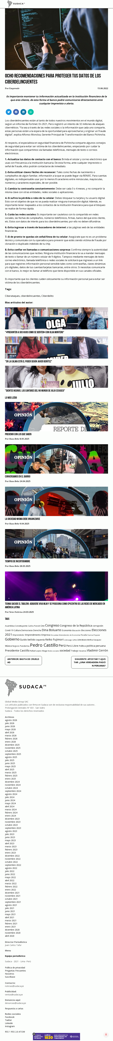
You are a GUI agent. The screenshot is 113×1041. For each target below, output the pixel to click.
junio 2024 (10, 800)
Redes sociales (53, 651)
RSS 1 (8, 1031)
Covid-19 (9, 630)
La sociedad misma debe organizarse (22, 519)
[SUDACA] (16, 4)
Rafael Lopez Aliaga (38, 651)
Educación (76, 630)
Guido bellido (27, 639)
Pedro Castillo (44, 645)
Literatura (82, 639)
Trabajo (74, 650)
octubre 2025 (11, 751)
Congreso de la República (76, 625)
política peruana (95, 645)
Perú (62, 645)
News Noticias (16, 612)
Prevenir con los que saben (18, 434)
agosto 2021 (11, 905)
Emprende (14, 88)
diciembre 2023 (12, 818)
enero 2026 (10, 741)
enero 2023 (10, 852)
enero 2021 (10, 926)
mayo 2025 (10, 766)
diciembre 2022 (12, 855)
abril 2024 (9, 806)
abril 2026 (9, 732)
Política (82, 645)
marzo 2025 (10, 772)
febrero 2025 (11, 775)
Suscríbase (10, 976)
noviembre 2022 (12, 858)
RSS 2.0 (14, 1031)
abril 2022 (9, 880)
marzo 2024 (10, 809)
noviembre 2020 (12, 932)
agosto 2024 (11, 794)
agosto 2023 (11, 831)
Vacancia (82, 651)
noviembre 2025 (12, 747)
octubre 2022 (11, 861)
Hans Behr (14, 439)
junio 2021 (10, 911)
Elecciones (86, 630)
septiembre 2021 (13, 902)
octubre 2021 (11, 898)
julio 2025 (9, 760)
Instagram (10, 1026)
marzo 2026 (10, 735)
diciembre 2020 (12, 929)
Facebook (9, 1017)
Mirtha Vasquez (94, 639)
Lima (75, 640)
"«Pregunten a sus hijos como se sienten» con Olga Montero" (34, 332)
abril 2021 (9, 917)
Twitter (8, 1020)
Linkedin (9, 1023)
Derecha (37, 630)
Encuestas (54, 635)
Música (8, 645)
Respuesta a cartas (14, 1008)
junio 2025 (10, 763)
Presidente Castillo (17, 650)
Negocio (15, 646)
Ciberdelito (47, 295)
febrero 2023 (11, 849)
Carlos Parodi (34, 626)
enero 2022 (10, 889)
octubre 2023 (11, 824)
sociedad (65, 650)
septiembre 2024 (13, 791)
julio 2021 (9, 908)
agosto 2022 (11, 868)
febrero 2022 (11, 886)
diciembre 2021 (12, 892)
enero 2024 (10, 815)
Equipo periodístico (15, 956)
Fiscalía (84, 635)
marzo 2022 (10, 883)
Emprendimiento (33, 634)
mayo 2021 (10, 914)
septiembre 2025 (13, 754)
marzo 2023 (10, 846)
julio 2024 (9, 797)
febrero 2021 (11, 923)
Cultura (17, 630)
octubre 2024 (11, 788)
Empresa (45, 634)
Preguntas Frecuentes (15, 970)
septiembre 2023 (13, 828)
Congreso (52, 625)
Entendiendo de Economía (69, 635)
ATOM (22, 1031)
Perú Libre (72, 645)
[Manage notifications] (106, 1034)
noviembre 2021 (12, 895)
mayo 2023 (10, 840)
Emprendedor (18, 635)
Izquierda (40, 639)
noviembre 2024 (12, 784)
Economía (66, 630)
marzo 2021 (10, 920)
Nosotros (9, 973)
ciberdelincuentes (30, 295)
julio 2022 (9, 871)
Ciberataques (12, 295)
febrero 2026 (11, 738)
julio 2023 (9, 834)
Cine (42, 625)
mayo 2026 (10, 729)
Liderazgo (68, 640)
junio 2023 (10, 837)
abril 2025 (9, 769)
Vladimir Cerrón (97, 650)
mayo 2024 (10, 803)
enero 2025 (10, 778)
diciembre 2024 (12, 781)
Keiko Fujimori (54, 639)
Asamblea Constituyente (16, 625)
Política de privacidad (15, 967)
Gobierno (12, 639)
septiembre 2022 (13, 865)
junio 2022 (10, 874)
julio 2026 (9, 723)
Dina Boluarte (51, 630)
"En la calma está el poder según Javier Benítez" (28, 361)
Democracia (27, 630)
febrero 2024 (11, 812)
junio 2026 (10, 726)
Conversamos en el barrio (17, 476)
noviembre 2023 (12, 821)
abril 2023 (9, 843)
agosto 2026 (11, 720)
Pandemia (24, 646)
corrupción (98, 625)
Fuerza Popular (94, 635)
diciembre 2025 (12, 744)
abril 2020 (9, 935)
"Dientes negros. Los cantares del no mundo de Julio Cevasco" (35, 390)
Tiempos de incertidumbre (17, 561)
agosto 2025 (11, 757)
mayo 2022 (10, 877)
